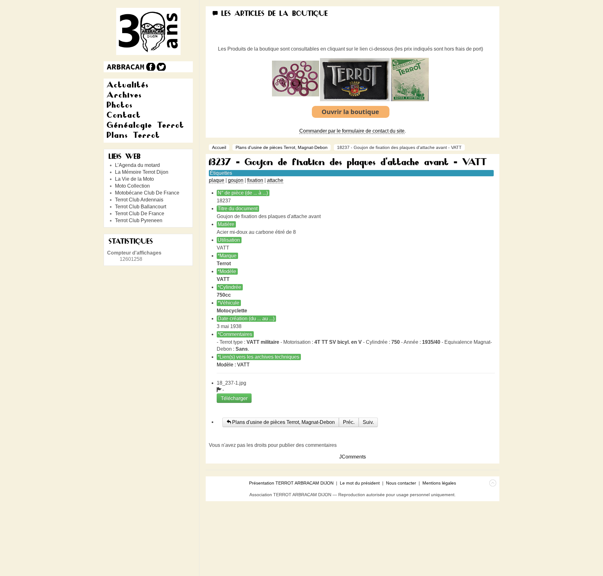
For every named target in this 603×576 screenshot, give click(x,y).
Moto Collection (132, 186)
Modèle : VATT (233, 364)
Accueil (219, 147)
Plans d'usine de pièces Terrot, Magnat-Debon (282, 147)
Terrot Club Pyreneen (138, 220)
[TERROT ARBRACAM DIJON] (125, 67)
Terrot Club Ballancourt (140, 206)
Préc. (349, 422)
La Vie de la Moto (134, 179)
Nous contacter (401, 482)
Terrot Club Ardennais (139, 199)
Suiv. (368, 422)
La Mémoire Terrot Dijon (141, 172)
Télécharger (234, 398)
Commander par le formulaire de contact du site (352, 131)
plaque (216, 180)
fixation (255, 180)
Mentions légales (439, 482)
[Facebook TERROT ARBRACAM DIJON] (149, 67)
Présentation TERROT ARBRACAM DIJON (291, 482)
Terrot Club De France (139, 213)
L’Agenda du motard (137, 165)
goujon (235, 180)
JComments (352, 456)
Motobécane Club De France (147, 192)
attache (275, 180)
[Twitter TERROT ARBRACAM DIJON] (160, 67)
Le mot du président (360, 482)
